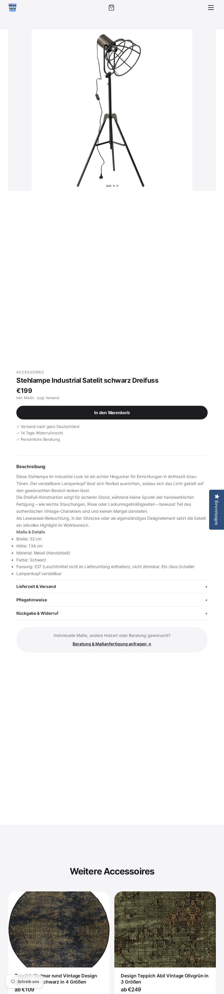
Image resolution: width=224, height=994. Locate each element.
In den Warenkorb (112, 412)
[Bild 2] (114, 186)
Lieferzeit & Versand (36, 586)
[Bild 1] (108, 186)
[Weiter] (206, 110)
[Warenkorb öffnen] (111, 8)
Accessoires (30, 372)
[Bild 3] (117, 186)
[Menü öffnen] (211, 8)
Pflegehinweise (31, 599)
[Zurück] (18, 110)
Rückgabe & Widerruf (37, 613)
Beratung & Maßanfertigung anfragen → (112, 643)
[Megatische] (12, 7)
